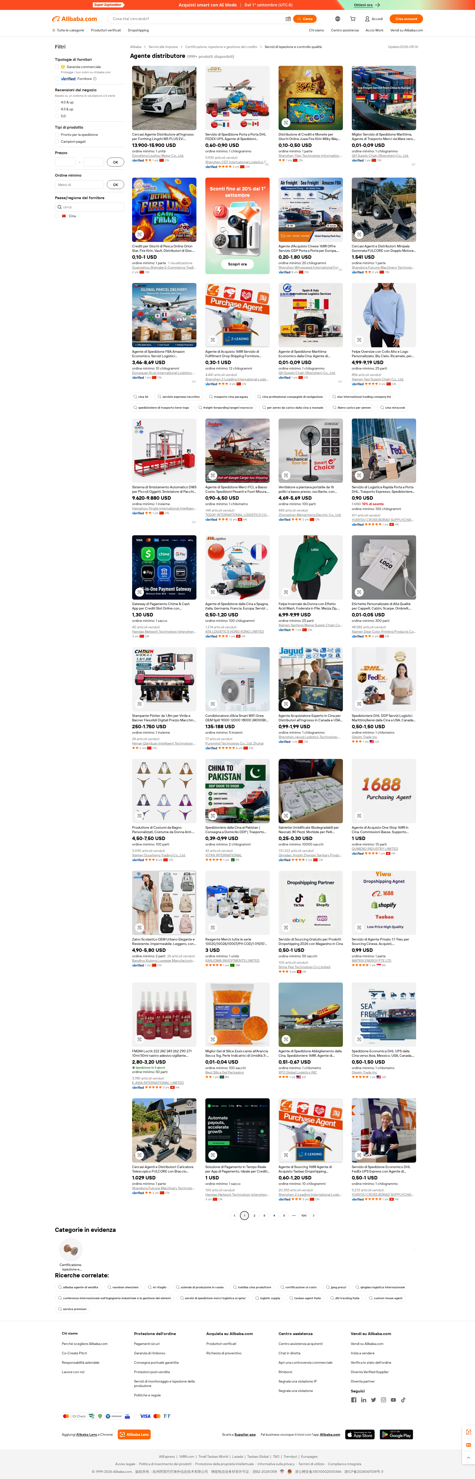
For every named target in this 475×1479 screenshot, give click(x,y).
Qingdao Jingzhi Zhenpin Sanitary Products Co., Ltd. (311, 855)
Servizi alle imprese (163, 47)
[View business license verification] (282, 1471)
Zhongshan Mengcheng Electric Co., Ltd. (310, 515)
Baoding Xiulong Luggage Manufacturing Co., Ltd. (164, 961)
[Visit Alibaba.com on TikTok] (403, 1400)
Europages (309, 1456)
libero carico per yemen (354, 407)
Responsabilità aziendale (80, 1362)
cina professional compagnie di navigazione (292, 397)
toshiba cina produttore (254, 1287)
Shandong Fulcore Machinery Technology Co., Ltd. (384, 267)
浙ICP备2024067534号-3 (363, 1472)
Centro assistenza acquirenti (301, 1344)
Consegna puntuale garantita (156, 1362)
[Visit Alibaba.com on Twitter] (374, 1400)
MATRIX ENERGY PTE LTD (371, 961)
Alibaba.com (330, 1434)
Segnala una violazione (296, 1391)
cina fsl (143, 397)
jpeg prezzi (338, 1287)
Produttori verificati (221, 1344)
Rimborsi (285, 1372)
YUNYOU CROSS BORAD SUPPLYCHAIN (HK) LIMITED (384, 520)
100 (304, 1215)
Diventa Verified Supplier (370, 1372)
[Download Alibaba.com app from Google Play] (396, 1434)
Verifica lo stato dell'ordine (371, 1362)
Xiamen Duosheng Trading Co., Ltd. (159, 855)
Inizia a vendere (363, 1353)
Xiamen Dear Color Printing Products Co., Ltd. (384, 632)
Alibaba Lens (86, 1434)
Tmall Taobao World (213, 1456)
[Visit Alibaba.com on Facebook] (354, 1400)
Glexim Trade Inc (364, 737)
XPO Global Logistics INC (298, 1072)
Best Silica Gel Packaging (224, 1072)
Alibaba (135, 47)
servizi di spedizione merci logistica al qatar (215, 1298)
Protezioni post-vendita (152, 1372)
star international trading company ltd (364, 397)
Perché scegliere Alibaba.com (85, 1344)
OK (115, 162)
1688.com (186, 1456)
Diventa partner (363, 1381)
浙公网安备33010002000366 (318, 1472)
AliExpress (167, 1456)
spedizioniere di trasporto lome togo (163, 407)
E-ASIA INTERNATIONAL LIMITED (158, 1083)
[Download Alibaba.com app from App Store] (360, 1434)
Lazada (237, 1456)
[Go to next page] (313, 1215)
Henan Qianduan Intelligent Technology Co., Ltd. (164, 743)
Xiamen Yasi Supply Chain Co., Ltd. (378, 379)
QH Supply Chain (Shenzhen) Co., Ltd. (380, 156)
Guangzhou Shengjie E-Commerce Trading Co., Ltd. (164, 267)
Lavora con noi (73, 1372)
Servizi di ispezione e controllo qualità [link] (293, 47)
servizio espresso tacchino (181, 397)
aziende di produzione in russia (202, 1287)
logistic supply (270, 1298)
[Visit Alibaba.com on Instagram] (383, 1400)
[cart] (353, 20)
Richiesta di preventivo (223, 1353)
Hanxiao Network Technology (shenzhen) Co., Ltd (164, 632)
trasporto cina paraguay (231, 397)
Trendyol (290, 1456)
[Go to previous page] (234, 1215)
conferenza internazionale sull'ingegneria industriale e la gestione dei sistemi (117, 1298)
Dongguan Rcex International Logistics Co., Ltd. (164, 373)
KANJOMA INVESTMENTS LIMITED (232, 961)
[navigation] (89, 632)
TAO (276, 1456)
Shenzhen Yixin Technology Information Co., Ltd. (311, 156)
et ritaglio (159, 1287)
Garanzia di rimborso (149, 1353)
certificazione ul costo (301, 1287)
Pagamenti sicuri (147, 1344)
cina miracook (395, 407)
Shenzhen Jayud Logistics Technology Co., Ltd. (311, 737)
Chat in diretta (289, 1353)
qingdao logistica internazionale (382, 1287)
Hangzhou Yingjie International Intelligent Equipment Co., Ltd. (164, 508)
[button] (288, 19)
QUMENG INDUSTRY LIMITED (375, 849)
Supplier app (245, 1434)
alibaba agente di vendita (80, 1287)
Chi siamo (70, 1333)
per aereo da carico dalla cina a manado (295, 407)
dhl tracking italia (347, 1298)
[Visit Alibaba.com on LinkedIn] (364, 1400)
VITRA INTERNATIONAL (223, 855)
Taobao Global (258, 1456)
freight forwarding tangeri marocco (228, 407)
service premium (75, 1309)
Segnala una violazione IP (298, 1381)
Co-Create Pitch (74, 1353)
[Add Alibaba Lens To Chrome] (134, 1434)
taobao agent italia (307, 1298)
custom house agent (388, 1298)
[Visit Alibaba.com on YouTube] (393, 1400)
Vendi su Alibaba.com (367, 1344)
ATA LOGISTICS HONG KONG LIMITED (234, 632)
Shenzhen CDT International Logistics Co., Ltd (237, 162)
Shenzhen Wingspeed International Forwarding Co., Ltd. (311, 267)
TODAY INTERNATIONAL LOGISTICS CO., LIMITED (237, 515)
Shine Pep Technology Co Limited (304, 967)
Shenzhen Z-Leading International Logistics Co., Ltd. (237, 379)
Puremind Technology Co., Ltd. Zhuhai (234, 743)
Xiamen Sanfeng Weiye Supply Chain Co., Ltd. (311, 625)
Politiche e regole (147, 1395)
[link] (468, 1432)
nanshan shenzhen (126, 1287)
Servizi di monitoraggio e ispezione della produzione (164, 1383)
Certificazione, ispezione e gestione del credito (221, 47)
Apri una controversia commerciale (305, 1362)
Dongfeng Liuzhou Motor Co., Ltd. (158, 156)
